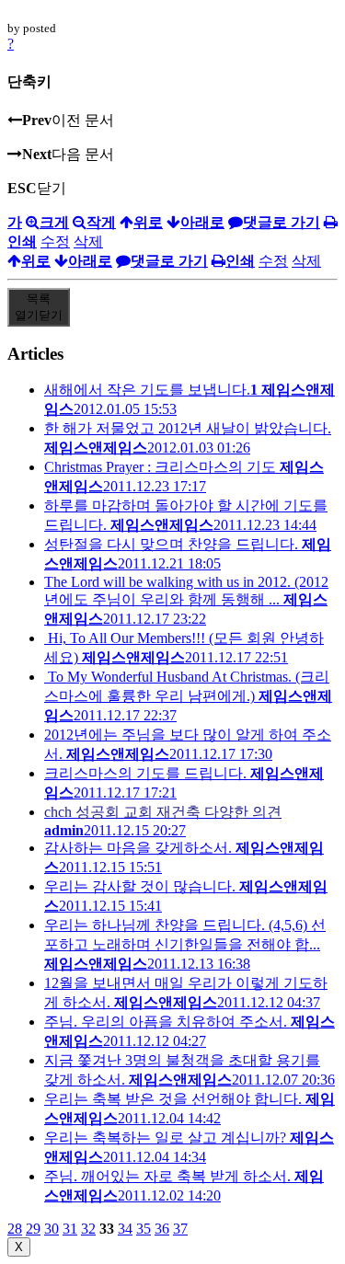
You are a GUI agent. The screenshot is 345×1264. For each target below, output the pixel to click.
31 (70, 1228)
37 (180, 1228)
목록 (39, 307)
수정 (55, 241)
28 (14, 1228)
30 (51, 1228)
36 (162, 1228)
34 (125, 1228)
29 (33, 1228)
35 (143, 1228)
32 (88, 1228)
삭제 (88, 241)
